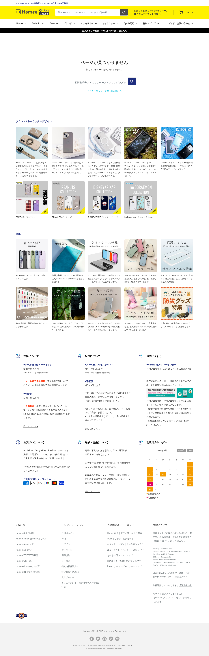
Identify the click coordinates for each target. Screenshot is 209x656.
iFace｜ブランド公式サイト (120, 538)
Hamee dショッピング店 (28, 566)
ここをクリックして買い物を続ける (104, 91)
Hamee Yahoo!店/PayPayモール (31, 538)
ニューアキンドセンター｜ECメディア (125, 549)
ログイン (66, 544)
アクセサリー (87, 23)
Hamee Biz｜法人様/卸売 (28, 571)
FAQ (64, 538)
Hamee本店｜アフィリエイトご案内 (124, 533)
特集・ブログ (149, 23)
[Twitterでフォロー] (98, 638)
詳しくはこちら (30, 426)
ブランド (67, 23)
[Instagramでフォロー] (104, 638)
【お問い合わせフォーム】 (174, 400)
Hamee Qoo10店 (24, 560)
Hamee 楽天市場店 (25, 533)
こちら (173, 368)
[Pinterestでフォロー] (111, 638)
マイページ (67, 549)
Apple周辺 (129, 23)
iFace (52, 23)
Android (36, 23)
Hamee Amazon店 (25, 544)
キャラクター (108, 23)
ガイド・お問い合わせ (179, 23)
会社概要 (66, 560)
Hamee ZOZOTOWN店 (27, 555)
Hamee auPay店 (24, 549)
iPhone (19, 23)
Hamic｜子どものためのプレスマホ (124, 560)
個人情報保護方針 (70, 566)
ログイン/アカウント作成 (146, 13)
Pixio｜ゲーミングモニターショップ (124, 566)
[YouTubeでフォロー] (117, 638)
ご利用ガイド (68, 533)
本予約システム (179, 380)
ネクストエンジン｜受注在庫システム (125, 544)
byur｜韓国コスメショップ (120, 555)
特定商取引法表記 (70, 571)
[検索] (124, 12)
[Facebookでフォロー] (92, 638)
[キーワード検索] (132, 81)
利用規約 (66, 555)
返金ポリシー (68, 577)
